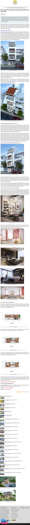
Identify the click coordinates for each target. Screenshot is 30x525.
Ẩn (4, 14)
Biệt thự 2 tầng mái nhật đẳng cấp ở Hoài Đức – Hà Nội (11, 434)
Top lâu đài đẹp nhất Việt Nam (8, 415)
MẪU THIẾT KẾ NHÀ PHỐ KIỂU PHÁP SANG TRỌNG (12, 6)
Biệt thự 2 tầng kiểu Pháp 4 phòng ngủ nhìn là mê (11, 445)
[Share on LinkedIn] (8, 393)
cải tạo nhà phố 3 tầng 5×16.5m (13, 80)
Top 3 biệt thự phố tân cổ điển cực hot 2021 (10, 407)
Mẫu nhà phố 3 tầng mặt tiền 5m (6, 31)
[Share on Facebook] (2, 393)
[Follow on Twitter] (8, 521)
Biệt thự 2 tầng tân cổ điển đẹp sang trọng (10, 403)
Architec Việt (9, 27)
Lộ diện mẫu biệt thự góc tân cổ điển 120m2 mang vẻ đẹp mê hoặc (13, 472)
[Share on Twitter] (4, 393)
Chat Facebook (4, 521)
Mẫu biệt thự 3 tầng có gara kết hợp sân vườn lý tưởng (11, 449)
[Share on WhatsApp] (1, 393)
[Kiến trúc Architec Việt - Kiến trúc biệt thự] (15, 2)
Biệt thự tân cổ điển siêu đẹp (8, 411)
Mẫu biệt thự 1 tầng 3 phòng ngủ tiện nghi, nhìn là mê (11, 426)
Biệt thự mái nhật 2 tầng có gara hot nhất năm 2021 (11, 430)
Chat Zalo (3, 519)
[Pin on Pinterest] (7, 393)
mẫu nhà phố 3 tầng (11, 376)
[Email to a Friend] (5, 393)
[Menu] (1, 2)
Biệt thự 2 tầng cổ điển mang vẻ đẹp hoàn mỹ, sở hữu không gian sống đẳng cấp (15, 468)
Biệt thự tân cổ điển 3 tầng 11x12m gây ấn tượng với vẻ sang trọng (13, 453)
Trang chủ (2, 6)
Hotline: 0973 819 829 (4, 523)
